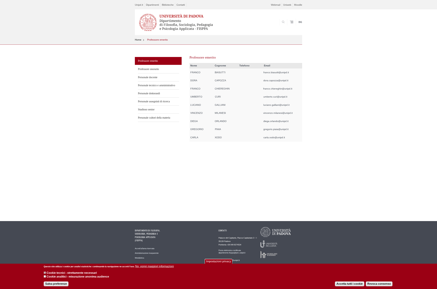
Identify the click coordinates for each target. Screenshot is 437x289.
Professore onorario (148, 69)
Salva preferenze (56, 283)
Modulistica (139, 258)
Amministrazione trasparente (147, 253)
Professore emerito (157, 39)
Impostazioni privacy (218, 261)
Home (138, 39)
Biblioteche (168, 4)
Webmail (275, 4)
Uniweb (287, 4)
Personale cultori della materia (154, 117)
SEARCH (296, 27)
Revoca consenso (379, 283)
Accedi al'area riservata (144, 248)
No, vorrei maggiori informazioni (154, 266)
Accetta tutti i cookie (349, 283)
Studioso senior (146, 109)
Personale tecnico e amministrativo (156, 85)
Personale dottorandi (149, 93)
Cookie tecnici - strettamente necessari (72, 272)
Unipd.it (139, 4)
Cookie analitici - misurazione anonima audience (78, 276)
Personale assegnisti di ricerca (154, 101)
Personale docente (147, 77)
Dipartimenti (152, 4)
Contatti (181, 4)
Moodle (298, 4)
